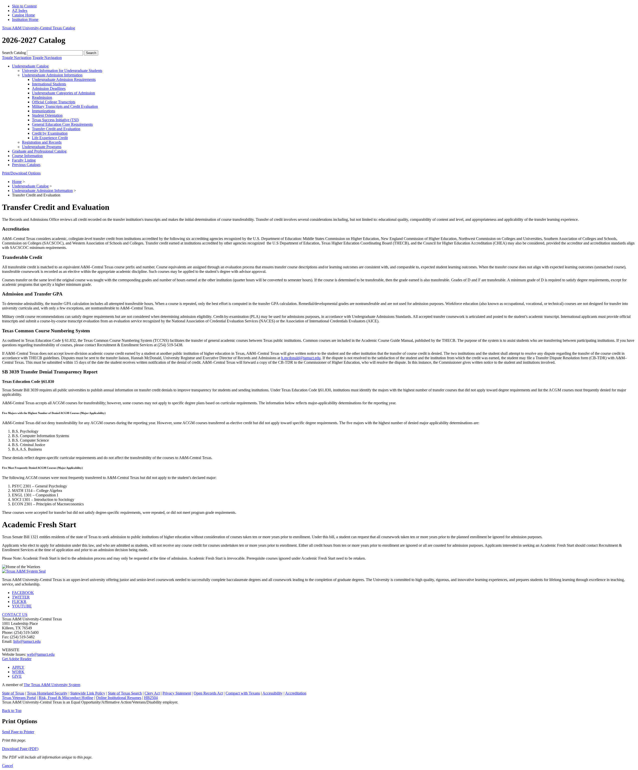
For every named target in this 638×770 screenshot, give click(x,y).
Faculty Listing (24, 160)
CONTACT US (14, 614)
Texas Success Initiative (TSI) (55, 120)
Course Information (27, 156)
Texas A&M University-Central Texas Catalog (38, 28)
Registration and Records (42, 142)
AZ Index (19, 10)
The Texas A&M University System (52, 685)
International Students (49, 84)
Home (17, 181)
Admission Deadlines (49, 88)
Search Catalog (14, 53)
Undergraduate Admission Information (52, 75)
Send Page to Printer (18, 732)
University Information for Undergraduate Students (62, 70)
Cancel (7, 766)
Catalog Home (23, 15)
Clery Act (152, 693)
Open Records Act (208, 693)
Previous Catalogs (26, 165)
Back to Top (11, 711)
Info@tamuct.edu (27, 641)
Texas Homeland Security (47, 693)
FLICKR (19, 601)
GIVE (17, 676)
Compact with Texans (243, 693)
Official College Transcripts (53, 102)
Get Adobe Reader (16, 659)
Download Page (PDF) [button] (20, 749)
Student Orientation (47, 115)
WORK (18, 672)
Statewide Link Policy (87, 693)
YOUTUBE (22, 606)
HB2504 (151, 698)
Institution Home (25, 19)
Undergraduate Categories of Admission (63, 93)
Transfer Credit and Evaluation (56, 129)
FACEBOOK (23, 593)
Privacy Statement (176, 693)
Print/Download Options (21, 173)
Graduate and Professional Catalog (39, 151)
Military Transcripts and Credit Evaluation (65, 106)
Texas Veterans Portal (19, 698)
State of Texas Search (125, 693)
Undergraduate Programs (41, 147)
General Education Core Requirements (62, 124)
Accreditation (295, 693)
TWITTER (21, 597)
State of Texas (13, 693)
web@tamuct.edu (41, 654)
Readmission (42, 97)
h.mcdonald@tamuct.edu (300, 358)
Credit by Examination (50, 133)
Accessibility (272, 693)
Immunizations (43, 111)
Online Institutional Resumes (118, 698)
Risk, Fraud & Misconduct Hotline (66, 698)
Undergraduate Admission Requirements (64, 79)
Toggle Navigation (16, 58)
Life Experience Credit (50, 138)
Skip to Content (24, 6)
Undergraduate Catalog (30, 66)
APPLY (18, 667)
